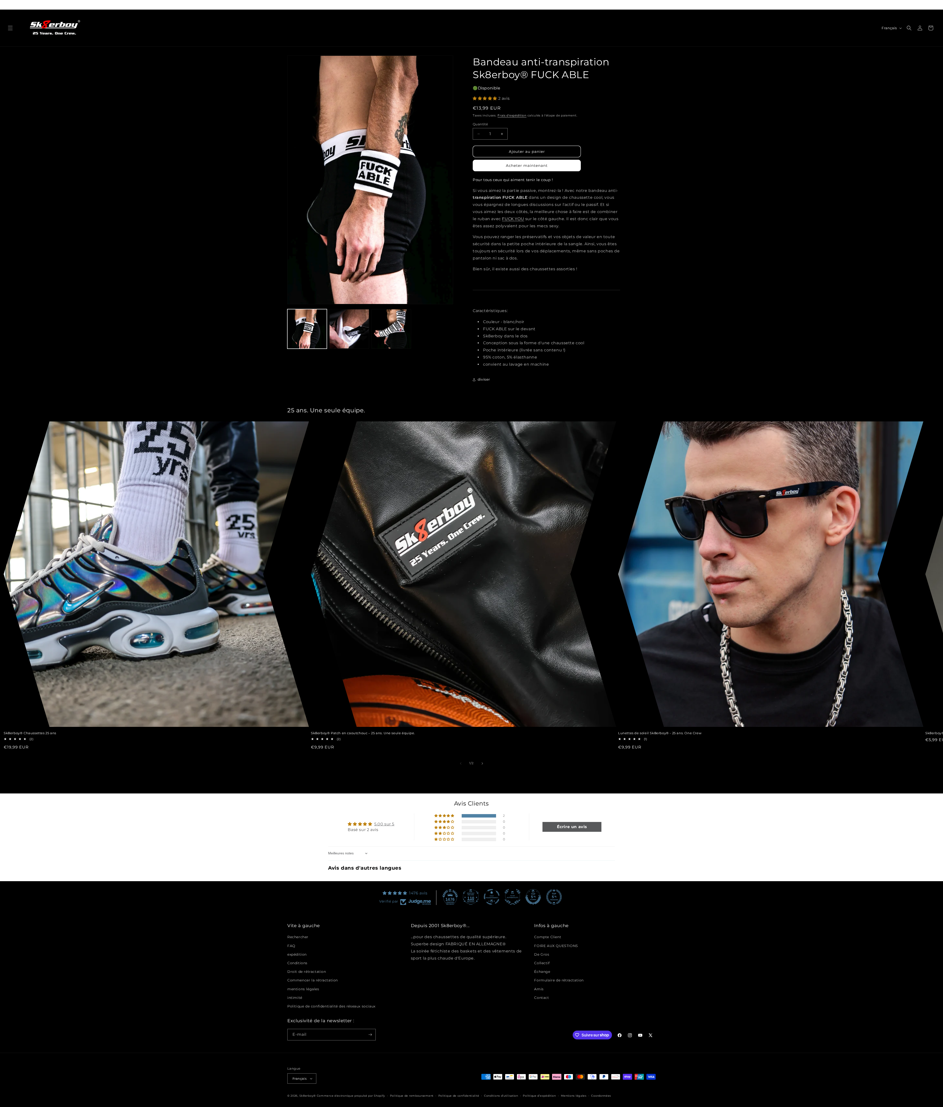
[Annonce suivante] (655, 4)
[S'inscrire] (370, 1034)
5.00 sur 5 (384, 824)
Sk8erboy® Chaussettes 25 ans (30, 733)
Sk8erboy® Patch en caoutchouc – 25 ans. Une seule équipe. (363, 733)
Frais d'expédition (512, 115)
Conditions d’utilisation (501, 1095)
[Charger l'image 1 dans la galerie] (307, 329)
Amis (538, 989)
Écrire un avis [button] (572, 826)
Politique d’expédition (539, 1095)
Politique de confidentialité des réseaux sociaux (331, 1006)
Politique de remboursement (411, 1095)
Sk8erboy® (307, 1095)
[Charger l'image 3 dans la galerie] (391, 329)
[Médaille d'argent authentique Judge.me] (512, 897)
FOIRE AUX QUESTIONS (556, 946)
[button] (10, 28)
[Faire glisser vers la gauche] (460, 763)
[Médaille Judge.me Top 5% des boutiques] (533, 897)
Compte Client (547, 937)
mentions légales (303, 989)
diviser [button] (484, 379)
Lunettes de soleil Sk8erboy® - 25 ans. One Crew (659, 733)
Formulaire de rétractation (559, 980)
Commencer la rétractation (312, 980)
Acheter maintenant (527, 165)
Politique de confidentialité (458, 1095)
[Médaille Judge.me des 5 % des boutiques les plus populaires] (554, 897)
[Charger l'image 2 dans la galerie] (349, 329)
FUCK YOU (513, 218)
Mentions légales (573, 1095)
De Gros (541, 954)
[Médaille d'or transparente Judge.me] (491, 897)
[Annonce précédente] (287, 4)
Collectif (542, 963)
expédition (297, 954)
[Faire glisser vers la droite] (482, 763)
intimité (294, 997)
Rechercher (297, 937)
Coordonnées (601, 1095)
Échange (542, 971)
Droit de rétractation (306, 971)
